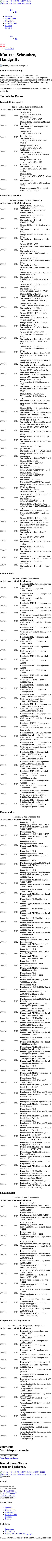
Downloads (9, 21)
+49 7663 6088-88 (9, 1493)
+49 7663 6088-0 (9, 1491)
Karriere (8, 25)
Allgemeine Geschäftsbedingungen (19, 1533)
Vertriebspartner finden (9, 1458)
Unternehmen (10, 19)
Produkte (8, 16)
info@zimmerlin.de (7, 1495)
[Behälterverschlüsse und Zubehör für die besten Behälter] (15, 2)
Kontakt (8, 28)
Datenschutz (10, 1531)
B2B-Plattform (11, 23)
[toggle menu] (1, 43)
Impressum (9, 1529)
